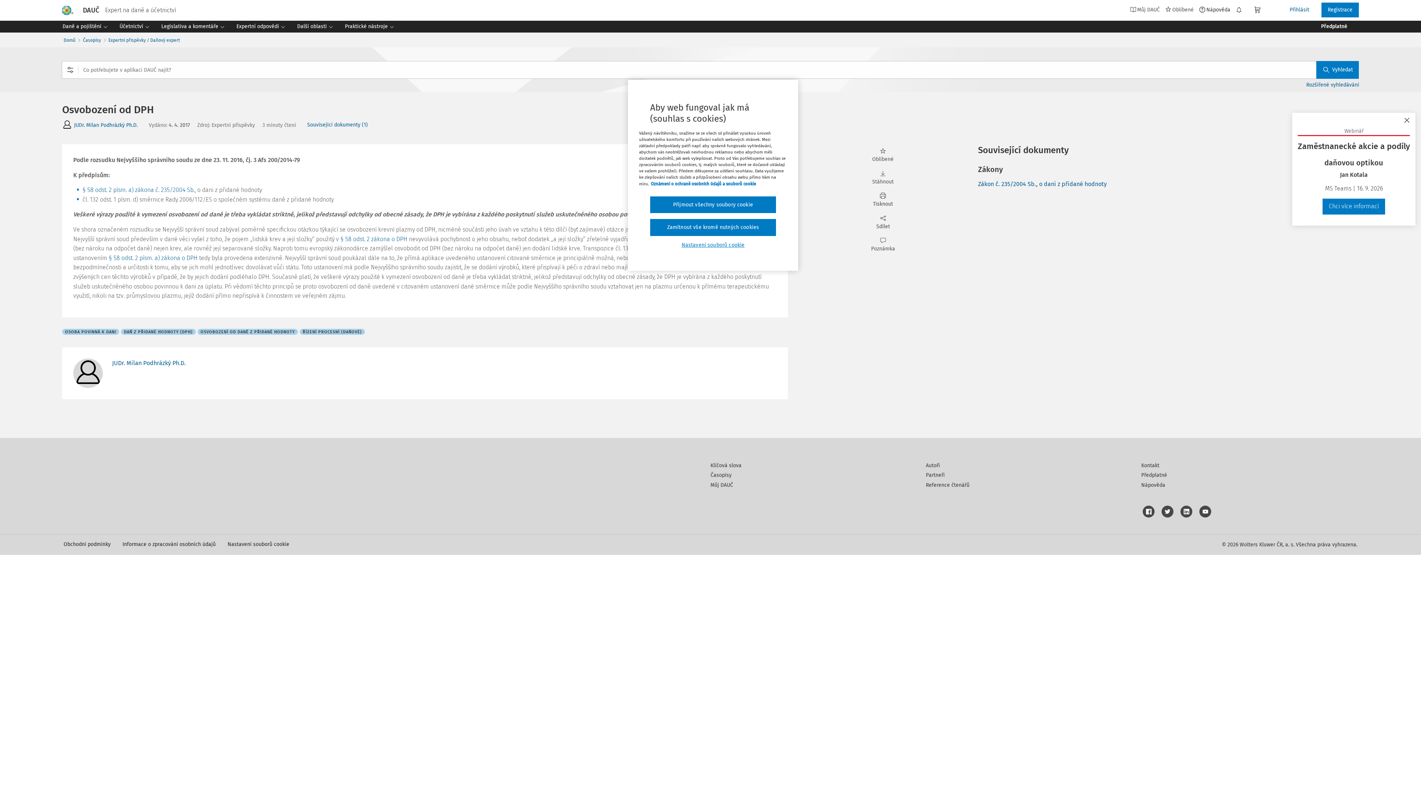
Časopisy (92, 40)
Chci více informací (1354, 206)
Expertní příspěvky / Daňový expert (144, 40)
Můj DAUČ (721, 485)
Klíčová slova (726, 465)
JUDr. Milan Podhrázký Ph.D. (106, 125)
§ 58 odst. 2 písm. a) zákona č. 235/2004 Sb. (139, 189)
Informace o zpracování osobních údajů (169, 544)
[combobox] (710, 70)
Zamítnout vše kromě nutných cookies (713, 227)
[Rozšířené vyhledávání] (70, 69)
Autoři (933, 465)
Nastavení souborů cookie (258, 544)
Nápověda (1218, 10)
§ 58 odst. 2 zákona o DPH (373, 239)
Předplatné (1154, 475)
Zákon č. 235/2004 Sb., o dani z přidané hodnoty (1042, 184)
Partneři (935, 475)
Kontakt (1150, 465)
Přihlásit (1299, 10)
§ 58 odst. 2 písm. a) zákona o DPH (153, 258)
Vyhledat (1342, 70)
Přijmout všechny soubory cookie (713, 205)
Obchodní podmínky (87, 544)
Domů (69, 40)
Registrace (1340, 10)
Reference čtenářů (948, 485)
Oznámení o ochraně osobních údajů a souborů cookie (703, 183)
